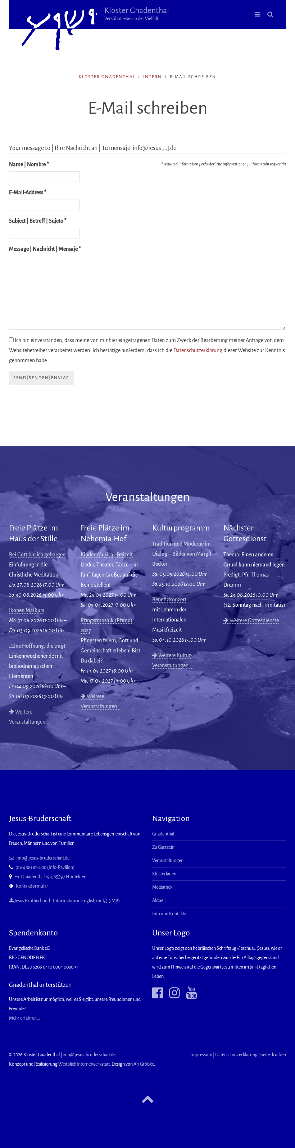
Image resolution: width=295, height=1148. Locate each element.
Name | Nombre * (29, 164)
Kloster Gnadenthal (136, 13)
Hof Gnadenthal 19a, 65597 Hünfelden (50, 876)
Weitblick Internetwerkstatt (84, 1064)
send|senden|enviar (41, 377)
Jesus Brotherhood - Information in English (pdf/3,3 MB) (67, 900)
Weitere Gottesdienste (253, 620)
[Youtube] (189, 993)
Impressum (201, 1054)
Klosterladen (164, 873)
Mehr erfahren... (24, 1018)
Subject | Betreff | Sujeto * (38, 221)
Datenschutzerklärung (197, 350)
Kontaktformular (32, 886)
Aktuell (158, 900)
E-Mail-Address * (27, 192)
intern (152, 76)
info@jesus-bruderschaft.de (43, 858)
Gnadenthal (163, 834)
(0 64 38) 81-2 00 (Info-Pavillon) (44, 867)
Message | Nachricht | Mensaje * (45, 249)
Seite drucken (273, 1054)
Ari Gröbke (143, 1064)
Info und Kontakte (169, 913)
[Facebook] (157, 993)
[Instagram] (172, 993)
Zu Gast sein (163, 847)
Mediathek (162, 887)
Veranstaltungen (167, 860)
